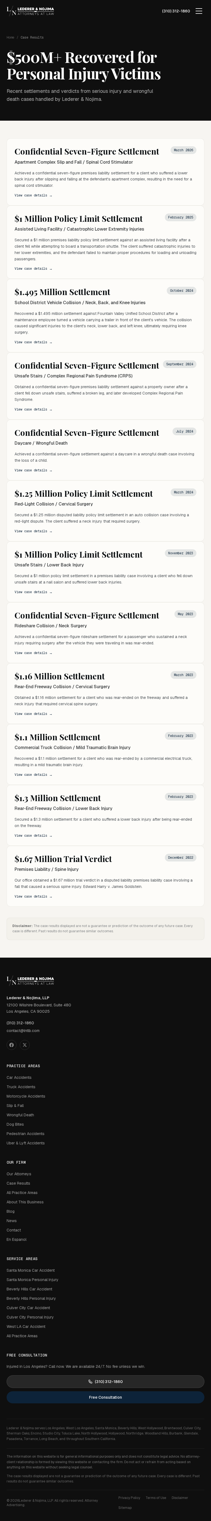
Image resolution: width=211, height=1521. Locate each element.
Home (10, 37)
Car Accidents (19, 1077)
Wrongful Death (20, 1114)
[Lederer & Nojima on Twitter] (25, 1045)
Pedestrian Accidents (26, 1133)
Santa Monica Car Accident (31, 1270)
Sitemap (125, 1508)
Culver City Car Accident (28, 1307)
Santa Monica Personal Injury (33, 1279)
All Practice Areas (22, 1192)
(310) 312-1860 (176, 11)
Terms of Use (156, 1498)
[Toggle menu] (198, 11)
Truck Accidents (21, 1086)
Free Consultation (105, 1397)
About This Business (25, 1201)
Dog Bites (15, 1124)
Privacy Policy (129, 1498)
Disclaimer (180, 1498)
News (12, 1220)
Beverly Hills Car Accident (29, 1289)
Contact (14, 1230)
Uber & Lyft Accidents (26, 1143)
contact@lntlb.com (23, 1030)
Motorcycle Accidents (26, 1096)
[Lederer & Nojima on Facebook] (11, 1045)
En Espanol (16, 1239)
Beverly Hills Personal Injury (31, 1298)
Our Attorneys (19, 1173)
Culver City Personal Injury (30, 1317)
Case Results (18, 1183)
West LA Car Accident (26, 1326)
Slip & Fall (15, 1105)
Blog (11, 1211)
